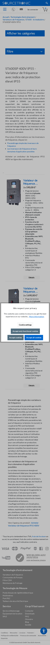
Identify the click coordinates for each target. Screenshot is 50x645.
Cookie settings (25, 325)
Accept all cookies (33, 337)
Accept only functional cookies (25, 331)
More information (36, 316)
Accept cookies (15, 337)
